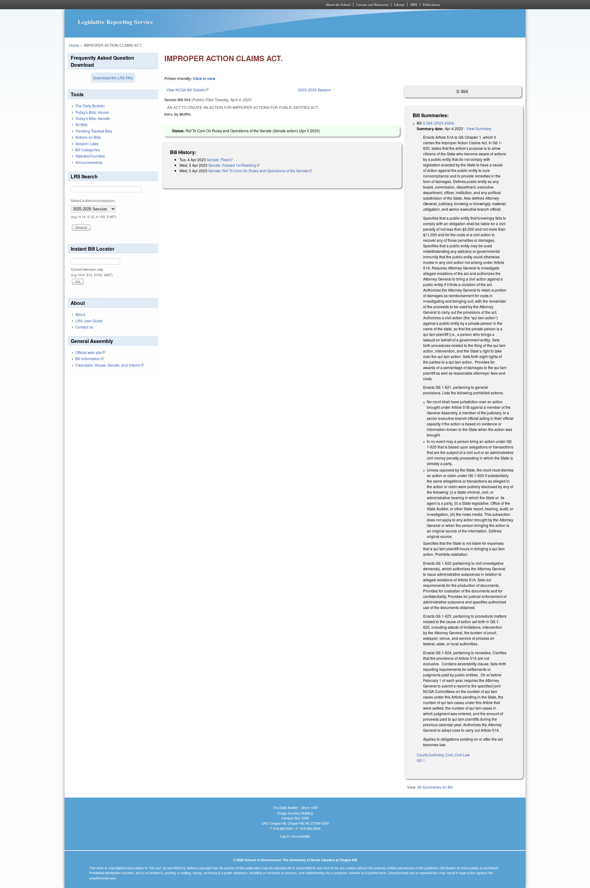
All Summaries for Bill (435, 787)
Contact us (84, 326)
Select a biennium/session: (93, 200)
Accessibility (301, 836)
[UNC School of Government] (214, 4)
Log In (284, 836)
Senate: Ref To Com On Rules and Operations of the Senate (260, 170)
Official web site (90, 352)
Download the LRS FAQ (113, 77)
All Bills (81, 124)
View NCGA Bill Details (187, 89)
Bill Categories (87, 149)
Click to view (204, 78)
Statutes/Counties (90, 155)
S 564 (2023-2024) (438, 122)
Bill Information (89, 358)
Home (74, 45)
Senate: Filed (220, 159)
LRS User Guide (89, 320)
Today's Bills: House (92, 112)
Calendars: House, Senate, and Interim (109, 365)
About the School (338, 4)
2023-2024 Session (314, 89)
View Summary (478, 128)
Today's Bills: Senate (92, 118)
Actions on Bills (88, 137)
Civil (449, 754)
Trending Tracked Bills (93, 130)
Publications (431, 4)
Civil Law (462, 754)
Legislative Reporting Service (115, 22)
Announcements (89, 162)
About (80, 314)
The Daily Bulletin (90, 105)
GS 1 (421, 760)
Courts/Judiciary (430, 754)
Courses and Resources (372, 4)
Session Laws (87, 143)
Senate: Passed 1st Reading (234, 165)
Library (399, 4)
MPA (413, 4)
